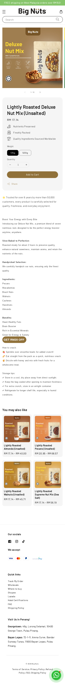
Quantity (11, 159)
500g (25, 152)
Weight (10, 146)
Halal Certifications (18, 600)
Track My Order (15, 581)
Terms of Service (20, 669)
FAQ (10, 604)
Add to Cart (32, 174)
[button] (3, 11)
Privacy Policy (37, 669)
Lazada (11, 596)
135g (12, 152)
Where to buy (15, 588)
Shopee (12, 592)
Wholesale (13, 585)
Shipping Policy (16, 608)
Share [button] (15, 183)
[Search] (58, 19)
